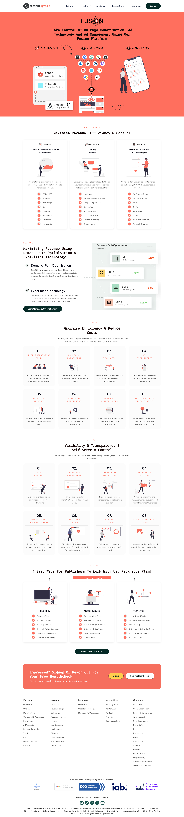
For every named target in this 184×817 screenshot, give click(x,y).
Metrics (54, 721)
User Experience (140, 721)
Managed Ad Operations (88, 713)
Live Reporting (57, 725)
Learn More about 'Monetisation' (43, 309)
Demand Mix (56, 745)
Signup (153, 6)
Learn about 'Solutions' (92, 651)
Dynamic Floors (30, 741)
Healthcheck (56, 729)
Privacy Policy (139, 753)
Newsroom (138, 733)
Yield (25, 733)
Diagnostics (56, 733)
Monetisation (29, 713)
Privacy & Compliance (142, 713)
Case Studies (138, 704)
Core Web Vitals (58, 737)
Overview (27, 704)
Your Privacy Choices (142, 765)
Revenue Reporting (31, 729)
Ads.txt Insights (57, 741)
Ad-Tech (109, 713)
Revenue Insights (58, 709)
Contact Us (138, 741)
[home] (36, 6)
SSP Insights (56, 713)
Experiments (28, 721)
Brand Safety (138, 725)
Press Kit (137, 749)
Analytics (110, 717)
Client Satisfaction (141, 709)
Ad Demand (111, 709)
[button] (70, 6)
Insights (26, 745)
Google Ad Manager (86, 709)
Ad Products (28, 725)
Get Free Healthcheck (140, 676)
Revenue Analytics (58, 717)
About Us (137, 737)
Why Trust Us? (139, 717)
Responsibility (139, 757)
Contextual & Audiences (33, 717)
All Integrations (112, 704)
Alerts (25, 737)
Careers (136, 745)
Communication (113, 721)
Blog (135, 729)
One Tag (26, 709)
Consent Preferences (142, 761)
